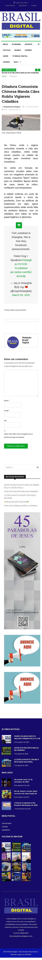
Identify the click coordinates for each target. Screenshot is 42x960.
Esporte (28, 44)
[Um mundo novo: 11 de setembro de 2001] (7, 782)
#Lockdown (21, 268)
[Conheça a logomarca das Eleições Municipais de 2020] (7, 806)
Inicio (5, 44)
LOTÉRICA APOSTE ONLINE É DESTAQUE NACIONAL (20, 496)
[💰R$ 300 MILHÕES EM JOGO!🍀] (6, 861)
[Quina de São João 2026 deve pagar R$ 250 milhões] (26, 880)
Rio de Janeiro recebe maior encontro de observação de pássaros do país (25, 793)
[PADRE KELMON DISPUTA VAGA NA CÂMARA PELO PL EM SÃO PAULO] (7, 739)
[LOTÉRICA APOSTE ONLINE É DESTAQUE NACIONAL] (7, 762)
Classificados (10, 5)
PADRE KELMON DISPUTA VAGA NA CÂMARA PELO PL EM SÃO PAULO (21, 486)
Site (5, 421)
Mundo (17, 50)
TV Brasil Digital (20, 56)
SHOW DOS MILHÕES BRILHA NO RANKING (20, 73)
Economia (16, 44)
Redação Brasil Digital (12, 107)
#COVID (22, 264)
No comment (16, 110)
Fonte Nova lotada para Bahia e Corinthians (20, 505)
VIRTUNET (28, 954)
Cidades (6, 62)
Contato (34, 5)
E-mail (6, 411)
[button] (36, 70)
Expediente (23, 5)
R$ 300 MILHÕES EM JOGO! (16, 502)
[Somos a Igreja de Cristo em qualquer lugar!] (26, 861)
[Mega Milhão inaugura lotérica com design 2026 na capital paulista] (16, 880)
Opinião (28, 50)
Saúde (5, 56)
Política (6, 50)
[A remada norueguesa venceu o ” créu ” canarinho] (16, 870)
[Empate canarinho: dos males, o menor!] (6, 880)
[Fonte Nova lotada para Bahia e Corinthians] (16, 861)
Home (4, 76)
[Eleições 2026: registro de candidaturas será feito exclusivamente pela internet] (6, 870)
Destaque (13, 76)
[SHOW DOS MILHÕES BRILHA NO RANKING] (7, 751)
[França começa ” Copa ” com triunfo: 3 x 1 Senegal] (26, 870)
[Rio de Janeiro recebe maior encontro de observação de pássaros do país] (7, 794)
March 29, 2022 (21, 295)
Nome (6, 401)
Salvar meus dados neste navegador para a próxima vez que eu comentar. (18, 435)
